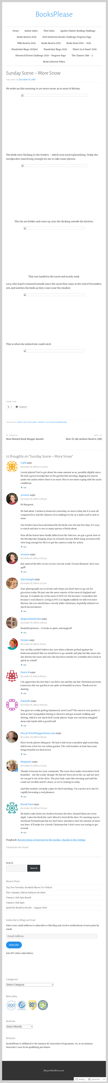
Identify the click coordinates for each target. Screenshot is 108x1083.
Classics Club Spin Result (18, 897)
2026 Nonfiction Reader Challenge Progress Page (66, 37)
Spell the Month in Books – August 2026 (26, 907)
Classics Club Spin (15, 902)
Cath (23, 462)
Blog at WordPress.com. (54, 1070)
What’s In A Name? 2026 (85, 49)
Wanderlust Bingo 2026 (55, 49)
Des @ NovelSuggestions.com (38, 733)
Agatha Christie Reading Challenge (77, 31)
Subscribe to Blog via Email (20, 920)
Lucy (47, 422)
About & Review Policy (54, 61)
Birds (19, 422)
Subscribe (14, 945)
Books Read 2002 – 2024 (79, 43)
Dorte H (25, 672)
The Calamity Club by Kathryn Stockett (25, 892)
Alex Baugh (27, 579)
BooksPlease (54, 14)
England (32, 422)
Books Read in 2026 (26, 37)
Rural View (27, 804)
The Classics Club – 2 (82, 55)
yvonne (25, 494)
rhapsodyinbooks (31, 618)
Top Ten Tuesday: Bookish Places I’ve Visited (29, 887)
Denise (25, 640)
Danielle (25, 700)
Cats (25, 422)
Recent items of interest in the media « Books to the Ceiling (52, 840)
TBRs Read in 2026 (26, 43)
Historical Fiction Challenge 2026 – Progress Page (40, 55)
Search (9, 863)
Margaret (26, 761)
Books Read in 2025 (51, 43)
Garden (40, 422)
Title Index (49, 31)
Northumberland (58, 422)
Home (16, 31)
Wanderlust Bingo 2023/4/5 (24, 49)
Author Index (31, 31)
